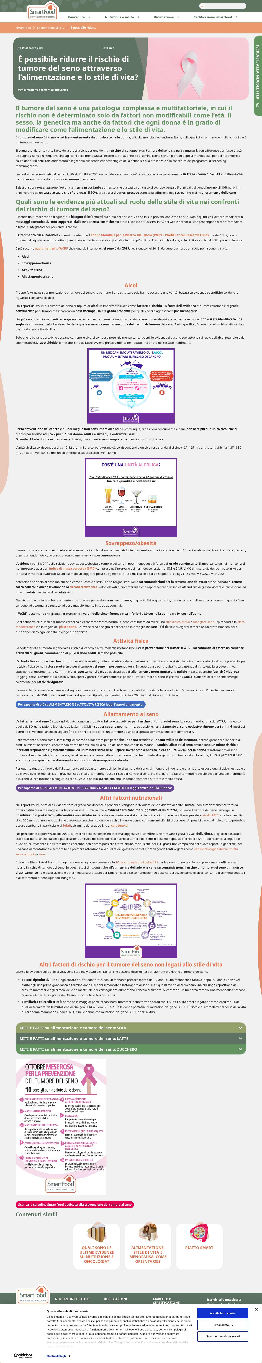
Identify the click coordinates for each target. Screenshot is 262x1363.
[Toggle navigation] (23, 17)
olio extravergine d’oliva (211, 849)
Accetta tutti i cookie (222, 1313)
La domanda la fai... (51, 28)
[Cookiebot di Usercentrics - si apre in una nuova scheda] (23, 1356)
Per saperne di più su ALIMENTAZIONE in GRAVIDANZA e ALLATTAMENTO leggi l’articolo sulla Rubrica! (95, 788)
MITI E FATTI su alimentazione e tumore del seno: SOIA (73, 1027)
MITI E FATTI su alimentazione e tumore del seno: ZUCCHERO (78, 1049)
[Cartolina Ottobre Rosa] (61, 1127)
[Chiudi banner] (256, 1309)
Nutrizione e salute (119, 17)
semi (42, 854)
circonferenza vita (83, 587)
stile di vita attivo (178, 622)
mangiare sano (203, 622)
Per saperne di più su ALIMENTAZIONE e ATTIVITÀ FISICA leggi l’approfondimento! (80, 704)
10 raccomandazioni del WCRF (136, 862)
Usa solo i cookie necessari (223, 1336)
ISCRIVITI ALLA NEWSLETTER (258, 72)
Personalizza (221, 1324)
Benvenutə (76, 17)
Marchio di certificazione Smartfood (166, 1302)
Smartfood (23, 28)
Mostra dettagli (56, 1355)
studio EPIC (211, 815)
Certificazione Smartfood (213, 17)
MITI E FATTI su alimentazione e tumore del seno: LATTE (74, 1038)
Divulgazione (164, 17)
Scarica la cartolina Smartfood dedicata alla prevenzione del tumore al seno (75, 1205)
